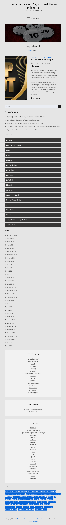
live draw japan (33, 392)
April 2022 (10, 313)
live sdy (33, 364)
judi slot (14, 499)
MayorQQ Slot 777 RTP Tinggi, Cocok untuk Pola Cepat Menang (26, 117)
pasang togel (8, 501)
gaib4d (33, 447)
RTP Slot (33, 428)
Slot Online (47, 57)
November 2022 (12, 290)
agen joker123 (34, 491)
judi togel (30, 499)
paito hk (33, 380)
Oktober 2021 (11, 333)
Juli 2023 (9, 264)
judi (55, 496)
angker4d (33, 437)
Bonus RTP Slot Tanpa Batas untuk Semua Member (42, 63)
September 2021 (12, 336)
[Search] (59, 106)
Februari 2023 (11, 281)
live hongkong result (33, 359)
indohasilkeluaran (33, 473)
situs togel (25, 504)
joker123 (50, 496)
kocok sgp (33, 368)
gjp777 (15, 496)
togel (36, 509)
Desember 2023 (11, 251)
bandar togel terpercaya (45, 494)
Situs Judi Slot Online (33, 430)
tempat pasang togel (11, 509)
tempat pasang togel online (26, 509)
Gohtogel (9, 160)
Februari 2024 (11, 245)
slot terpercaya (48, 507)
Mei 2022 (9, 310)
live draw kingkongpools (33, 373)
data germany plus (33, 383)
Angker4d (9, 140)
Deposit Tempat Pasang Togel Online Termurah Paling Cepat (25, 130)
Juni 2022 (9, 307)
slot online (26, 507)
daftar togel (57, 494)
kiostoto (33, 435)
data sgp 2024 (33, 385)
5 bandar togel (9, 491)
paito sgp (33, 378)
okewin (33, 476)
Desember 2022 (12, 287)
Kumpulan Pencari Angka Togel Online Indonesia (32, 519)
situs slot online (16, 504)
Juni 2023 (9, 268)
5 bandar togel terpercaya (22, 491)
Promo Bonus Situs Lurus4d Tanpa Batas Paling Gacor (23, 120)
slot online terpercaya (36, 507)
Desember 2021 (11, 326)
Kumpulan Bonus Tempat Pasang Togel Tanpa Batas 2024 (25, 123)
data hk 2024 (33, 388)
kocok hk (33, 366)
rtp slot (45, 501)
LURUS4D (9, 180)
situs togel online (34, 504)
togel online (43, 509)
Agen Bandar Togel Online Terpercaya (33, 433)
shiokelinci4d (33, 466)
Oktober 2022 (11, 294)
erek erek (33, 478)
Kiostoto (9, 175)
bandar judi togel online (18, 494)
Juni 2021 (9, 346)
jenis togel (44, 496)
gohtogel (33, 461)
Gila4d (8, 155)
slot (41, 504)
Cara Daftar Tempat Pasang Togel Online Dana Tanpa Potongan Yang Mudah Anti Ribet (33, 126)
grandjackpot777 (23, 496)
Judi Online (36, 57)
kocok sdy (33, 371)
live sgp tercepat (33, 361)
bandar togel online (31, 494)
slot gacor (47, 504)
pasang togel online (13, 195)
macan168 (33, 464)
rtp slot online (52, 501)
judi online (8, 499)
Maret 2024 (10, 242)
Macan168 (9, 185)
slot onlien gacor (10, 507)
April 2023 (10, 274)
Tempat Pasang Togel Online (16, 220)
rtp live (8, 205)
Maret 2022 (10, 316)
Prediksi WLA (33, 411)
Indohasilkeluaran (12, 165)
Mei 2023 (9, 271)
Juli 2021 (9, 343)
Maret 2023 (10, 277)
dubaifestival (8, 496)
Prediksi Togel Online (13, 200)
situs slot (7, 504)
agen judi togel (44, 491)
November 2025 (12, 235)
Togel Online (11, 225)
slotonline (19, 507)
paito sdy (33, 376)
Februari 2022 (11, 320)
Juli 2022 (9, 303)
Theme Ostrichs (33, 521)
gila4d (33, 452)
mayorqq (9, 190)
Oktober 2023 (11, 258)
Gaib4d (8, 150)
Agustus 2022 (11, 300)
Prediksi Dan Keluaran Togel (33, 409)
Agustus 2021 (11, 339)
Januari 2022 (10, 323)
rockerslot (33, 469)
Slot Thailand (11, 215)
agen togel (53, 491)
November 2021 (11, 329)
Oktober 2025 (11, 238)
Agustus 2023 (11, 261)
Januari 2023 (10, 284)
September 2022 (12, 297)
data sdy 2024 (33, 390)
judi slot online (22, 499)
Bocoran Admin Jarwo (13, 145)
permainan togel (31, 501)
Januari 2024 (10, 248)
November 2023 (12, 255)
